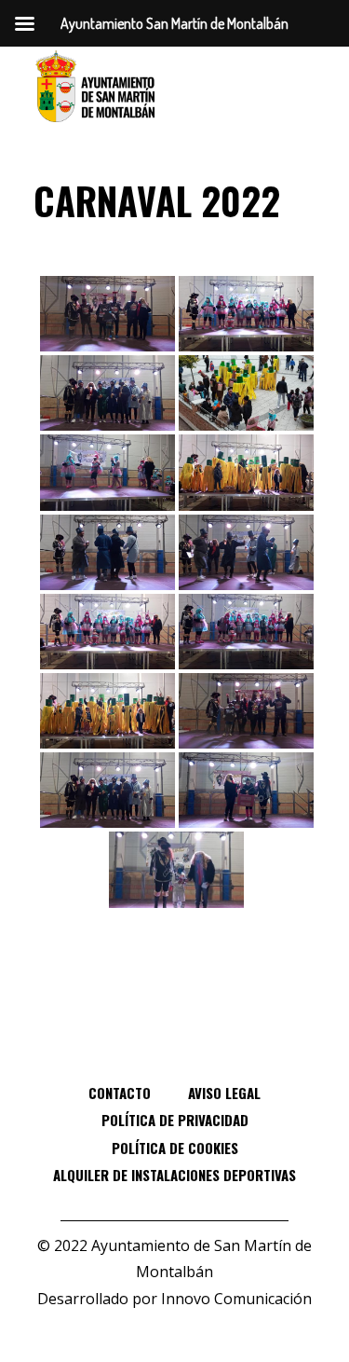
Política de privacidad (174, 1119)
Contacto (119, 1092)
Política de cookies (175, 1147)
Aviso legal (224, 1092)
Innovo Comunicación (236, 1298)
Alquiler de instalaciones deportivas (174, 1174)
